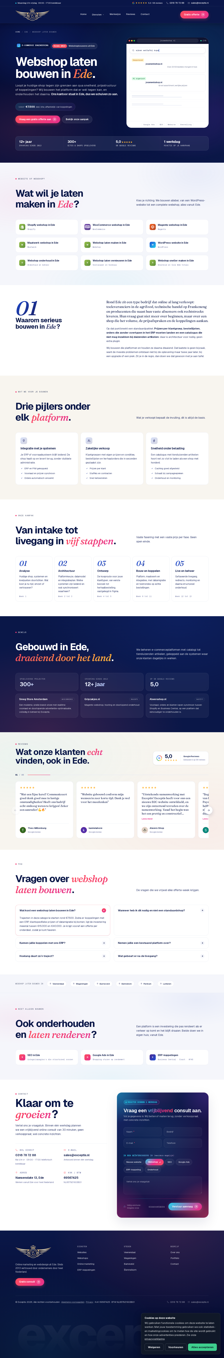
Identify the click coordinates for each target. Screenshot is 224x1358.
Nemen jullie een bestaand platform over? (144, 943)
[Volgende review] (209, 810)
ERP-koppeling (133, 1169)
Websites (82, 1252)
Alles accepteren (202, 1347)
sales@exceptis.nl (200, 1302)
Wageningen (82, 983)
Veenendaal (58, 983)
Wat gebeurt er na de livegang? (137, 956)
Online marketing (85, 1263)
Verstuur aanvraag (184, 1206)
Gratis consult (29, 1281)
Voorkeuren (175, 1347)
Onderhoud (153, 1169)
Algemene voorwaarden (72, 1302)
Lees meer (147, 818)
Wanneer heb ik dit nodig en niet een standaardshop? (151, 910)
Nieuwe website (133, 1162)
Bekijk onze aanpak (77, 119)
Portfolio (175, 1258)
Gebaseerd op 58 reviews (194, 760)
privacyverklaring (157, 1206)
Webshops (82, 1258)
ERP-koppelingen (86, 1269)
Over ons (175, 1252)
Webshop (153, 1162)
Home (83, 14)
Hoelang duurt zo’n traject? (36, 956)
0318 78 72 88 (177, 1302)
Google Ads (184, 1162)
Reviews (130, 14)
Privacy (89, 1302)
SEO (170, 1162)
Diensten (97, 14)
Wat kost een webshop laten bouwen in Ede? (47, 910)
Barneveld (105, 983)
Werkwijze (115, 14)
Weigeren (154, 1347)
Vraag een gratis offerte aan (37, 119)
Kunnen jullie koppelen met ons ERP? (42, 943)
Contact (145, 14)
